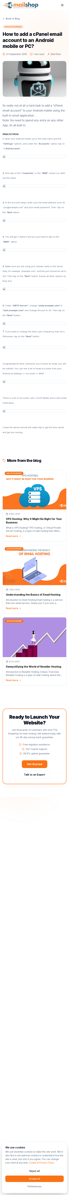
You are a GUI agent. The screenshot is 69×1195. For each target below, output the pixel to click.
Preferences (34, 1186)
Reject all (34, 1171)
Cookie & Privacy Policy (41, 1162)
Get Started (34, 764)
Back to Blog (13, 18)
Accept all (34, 1178)
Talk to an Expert (34, 774)
